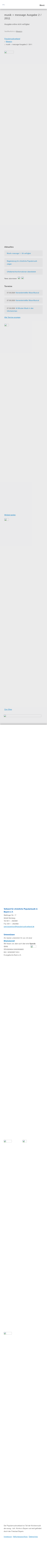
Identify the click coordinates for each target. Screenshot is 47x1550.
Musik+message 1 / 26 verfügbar (19, 253)
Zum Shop (8, 709)
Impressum (8, 1536)
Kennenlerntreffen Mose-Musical (27, 292)
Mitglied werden (10, 515)
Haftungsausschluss (20, 1536)
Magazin (19, 31)
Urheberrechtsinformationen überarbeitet (21, 271)
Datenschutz (33, 1536)
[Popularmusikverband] (4, 4)
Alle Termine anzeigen (12, 317)
